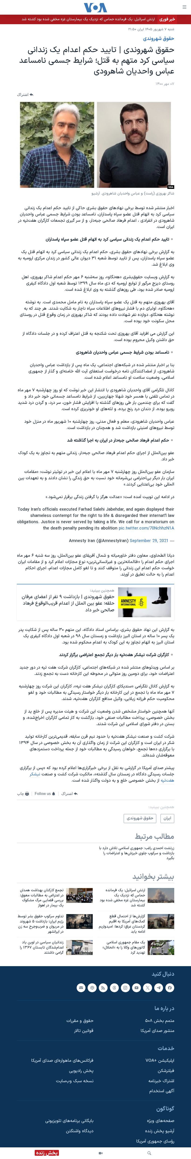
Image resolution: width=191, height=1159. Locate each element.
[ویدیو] (101, 1153)
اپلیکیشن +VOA (160, 1061)
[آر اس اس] (103, 987)
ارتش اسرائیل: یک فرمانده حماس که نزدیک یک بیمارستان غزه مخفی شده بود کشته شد (88, 19)
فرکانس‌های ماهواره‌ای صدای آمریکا (62, 1061)
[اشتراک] (81, 987)
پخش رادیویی (81, 1071)
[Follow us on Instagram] (125, 987)
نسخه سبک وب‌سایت (74, 1081)
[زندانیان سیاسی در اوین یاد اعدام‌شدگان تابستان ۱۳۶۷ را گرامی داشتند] (79, 947)
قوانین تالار (83, 1031)
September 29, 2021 (149, 541)
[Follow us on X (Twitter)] (147, 987)
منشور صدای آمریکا (157, 1031)
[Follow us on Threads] (114, 987)
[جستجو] (149, 1153)
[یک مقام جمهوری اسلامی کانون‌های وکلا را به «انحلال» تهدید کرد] (161, 947)
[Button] (25, 94)
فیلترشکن (166, 1071)
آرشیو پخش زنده (159, 1131)
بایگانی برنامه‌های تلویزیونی (69, 1121)
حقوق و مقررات (79, 1021)
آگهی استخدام (161, 1091)
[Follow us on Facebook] (169, 987)
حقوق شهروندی (158, 39)
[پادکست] (92, 987)
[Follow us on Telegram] (158, 987)
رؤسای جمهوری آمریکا (155, 1141)
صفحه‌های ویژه (160, 1121)
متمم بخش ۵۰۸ (159, 1021)
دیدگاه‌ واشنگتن (79, 1131)
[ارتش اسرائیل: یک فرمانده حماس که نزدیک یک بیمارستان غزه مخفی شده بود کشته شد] (161, 895)
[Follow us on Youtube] (136, 987)
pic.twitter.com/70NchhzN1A (146, 528)
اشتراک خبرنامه (161, 1081)
